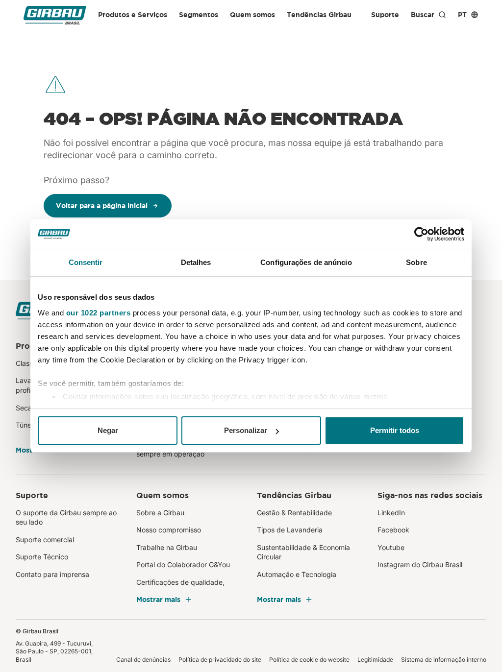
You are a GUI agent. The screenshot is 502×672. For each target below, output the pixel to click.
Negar (108, 430)
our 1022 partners (98, 313)
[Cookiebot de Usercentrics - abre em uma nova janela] (421, 234)
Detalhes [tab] (196, 262)
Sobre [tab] (416, 262)
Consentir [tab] (86, 262)
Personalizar (245, 430)
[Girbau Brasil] (55, 15)
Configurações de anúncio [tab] (305, 262)
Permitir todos (394, 430)
